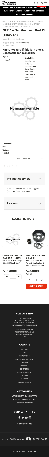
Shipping (24, 362)
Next (46, 246)
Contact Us (24, 369)
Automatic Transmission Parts (24, 396)
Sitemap (24, 376)
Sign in (19, 372)
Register (28, 372)
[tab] (24, 179)
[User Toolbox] (37, 3)
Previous (3, 246)
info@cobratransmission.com (24, 325)
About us (24, 349)
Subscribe (24, 366)
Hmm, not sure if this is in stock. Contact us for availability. (23, 51)
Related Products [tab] (22, 218)
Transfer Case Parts (24, 403)
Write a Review (8, 45)
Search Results (24, 382)
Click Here (8, 11)
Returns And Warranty (24, 359)
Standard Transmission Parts (24, 399)
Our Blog (24, 379)
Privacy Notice (24, 356)
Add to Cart (36, 286)
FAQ (24, 353)
